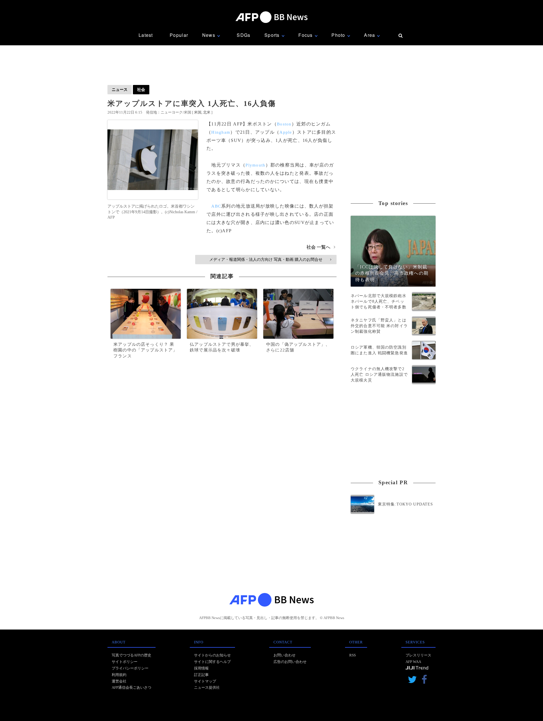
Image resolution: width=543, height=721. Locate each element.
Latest (146, 35)
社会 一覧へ (321, 247)
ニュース (120, 89)
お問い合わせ (284, 655)
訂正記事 (201, 675)
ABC (216, 206)
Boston (284, 124)
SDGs (243, 35)
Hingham (220, 132)
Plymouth (255, 165)
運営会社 (119, 681)
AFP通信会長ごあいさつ (131, 687)
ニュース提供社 (207, 687)
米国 (197, 112)
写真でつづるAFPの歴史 (131, 655)
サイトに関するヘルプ (212, 662)
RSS (352, 655)
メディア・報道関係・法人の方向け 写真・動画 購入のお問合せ (270, 259)
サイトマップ (205, 681)
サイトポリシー (124, 662)
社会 (141, 89)
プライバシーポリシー (130, 668)
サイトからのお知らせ (212, 655)
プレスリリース (418, 655)
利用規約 (119, 675)
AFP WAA (413, 662)
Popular (179, 35)
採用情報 (201, 668)
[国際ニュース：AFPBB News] (271, 17)
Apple (285, 132)
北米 (206, 112)
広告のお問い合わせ (290, 662)
